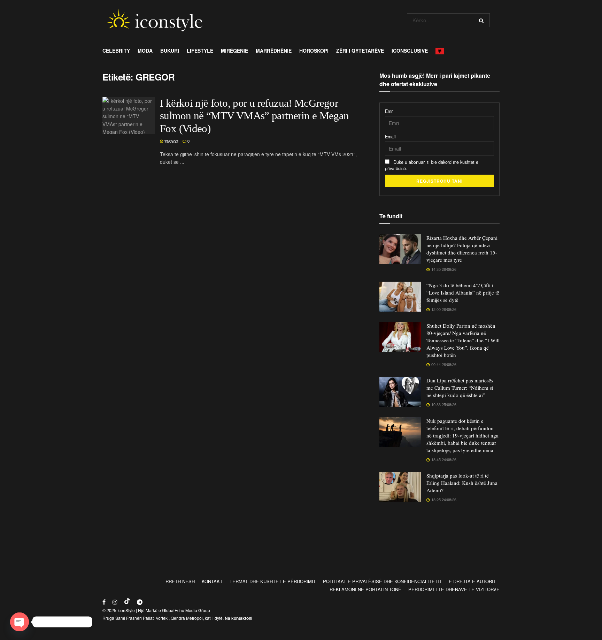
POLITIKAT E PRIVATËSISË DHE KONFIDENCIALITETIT (382, 581)
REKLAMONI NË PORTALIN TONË (365, 589)
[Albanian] (441, 50)
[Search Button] (483, 20)
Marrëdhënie (274, 50)
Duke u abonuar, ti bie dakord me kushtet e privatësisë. (431, 165)
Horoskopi (314, 50)
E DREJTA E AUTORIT (472, 581)
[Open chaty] (19, 621)
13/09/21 (171, 141)
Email (390, 137)
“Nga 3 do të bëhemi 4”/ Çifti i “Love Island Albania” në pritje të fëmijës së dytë (462, 292)
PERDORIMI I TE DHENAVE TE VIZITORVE (454, 589)
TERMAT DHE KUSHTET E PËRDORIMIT (273, 581)
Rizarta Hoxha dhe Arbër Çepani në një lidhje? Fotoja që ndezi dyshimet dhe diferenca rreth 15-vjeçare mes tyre (461, 248)
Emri (389, 111)
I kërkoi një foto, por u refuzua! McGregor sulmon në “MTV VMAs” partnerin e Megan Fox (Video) (254, 116)
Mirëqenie (234, 50)
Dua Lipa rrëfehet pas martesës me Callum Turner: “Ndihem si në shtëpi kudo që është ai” (459, 387)
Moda (145, 50)
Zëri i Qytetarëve (360, 50)
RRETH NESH (180, 581)
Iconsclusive (410, 50)
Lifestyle (200, 50)
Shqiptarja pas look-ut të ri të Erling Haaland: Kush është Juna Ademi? (461, 483)
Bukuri (169, 50)
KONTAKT (212, 581)
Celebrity (116, 50)
